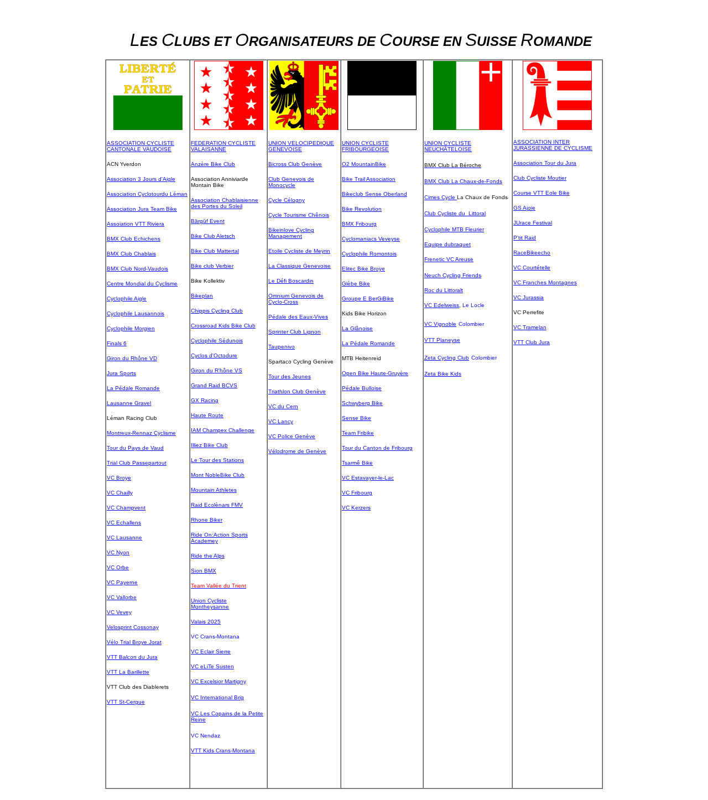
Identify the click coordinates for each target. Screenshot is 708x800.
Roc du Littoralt (443, 290)
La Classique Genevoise (299, 266)
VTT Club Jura (531, 342)
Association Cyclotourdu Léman (147, 194)
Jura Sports (121, 373)
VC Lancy (280, 421)
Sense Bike (356, 418)
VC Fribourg (357, 493)
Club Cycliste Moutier (539, 178)
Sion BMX (203, 571)
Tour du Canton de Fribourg (377, 448)
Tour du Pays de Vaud (135, 448)
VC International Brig (217, 697)
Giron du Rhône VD (132, 358)
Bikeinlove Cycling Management (291, 233)
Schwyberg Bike (362, 403)
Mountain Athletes (214, 490)
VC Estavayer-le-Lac (368, 478)
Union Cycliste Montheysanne (210, 604)
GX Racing (204, 400)
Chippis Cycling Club (217, 311)
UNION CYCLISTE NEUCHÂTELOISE (448, 146)
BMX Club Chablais (131, 254)
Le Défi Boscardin (291, 281)
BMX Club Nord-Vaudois (137, 269)
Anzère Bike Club (213, 164)
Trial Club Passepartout (136, 463)
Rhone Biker (206, 520)
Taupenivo (281, 347)
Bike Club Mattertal (215, 251)
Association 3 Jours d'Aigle (141, 179)
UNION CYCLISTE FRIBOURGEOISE (365, 146)
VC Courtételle (531, 267)
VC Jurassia (528, 297)
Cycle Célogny (286, 200)
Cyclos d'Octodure (214, 355)
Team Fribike (358, 433)
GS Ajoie (524, 208)
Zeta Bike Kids (442, 374)
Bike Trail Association (368, 179)
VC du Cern (283, 406)
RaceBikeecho (531, 253)
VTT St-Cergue (126, 702)
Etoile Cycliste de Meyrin (299, 251)
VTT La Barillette (128, 672)
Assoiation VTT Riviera (135, 224)
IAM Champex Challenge (222, 430)
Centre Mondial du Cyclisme (142, 283)
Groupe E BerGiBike (368, 298)
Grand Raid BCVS (214, 385)
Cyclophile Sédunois (217, 340)
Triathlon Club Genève (297, 391)
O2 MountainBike (364, 164)
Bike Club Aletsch (213, 236)
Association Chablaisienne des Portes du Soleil (224, 203)
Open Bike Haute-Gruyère (375, 373)
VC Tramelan (529, 327)
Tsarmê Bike (357, 463)
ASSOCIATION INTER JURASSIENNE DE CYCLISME (552, 145)
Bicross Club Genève (295, 164)
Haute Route (207, 415)
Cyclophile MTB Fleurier (454, 229)
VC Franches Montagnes (545, 282)
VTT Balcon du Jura (132, 657)
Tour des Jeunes (289, 376)
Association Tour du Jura (544, 163)
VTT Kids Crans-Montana (223, 750)
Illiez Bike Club (209, 445)
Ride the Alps (208, 556)
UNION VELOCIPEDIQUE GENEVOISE (301, 146)
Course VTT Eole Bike (541, 193)
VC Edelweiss (441, 305)
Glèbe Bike (356, 283)
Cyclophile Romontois (369, 254)
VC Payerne (122, 582)
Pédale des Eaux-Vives (298, 317)
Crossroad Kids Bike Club (223, 326)
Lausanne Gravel (129, 403)
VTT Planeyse (442, 340)
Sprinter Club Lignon (294, 332)
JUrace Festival (532, 223)
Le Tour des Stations (217, 460)
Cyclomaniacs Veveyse (371, 239)
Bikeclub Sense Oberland (374, 194)
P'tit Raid (524, 238)
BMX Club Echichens (133, 239)
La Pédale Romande (133, 388)
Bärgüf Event (208, 221)
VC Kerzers (356, 508)
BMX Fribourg (359, 224)
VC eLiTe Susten (212, 666)
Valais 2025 (206, 622)
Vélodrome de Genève (297, 451)
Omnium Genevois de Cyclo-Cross (296, 299)
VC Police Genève (291, 436)
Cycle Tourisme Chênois (298, 215)
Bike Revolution (362, 209)
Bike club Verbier (212, 266)
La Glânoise (357, 328)
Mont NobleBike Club (217, 475)
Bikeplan (202, 296)
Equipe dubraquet (447, 244)
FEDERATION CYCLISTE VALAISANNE (223, 146)
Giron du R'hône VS (216, 370)
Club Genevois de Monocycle (291, 182)
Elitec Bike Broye (363, 269)
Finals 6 (117, 343)
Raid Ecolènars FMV (217, 505)
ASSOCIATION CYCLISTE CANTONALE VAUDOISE (140, 146)
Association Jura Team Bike (142, 209)
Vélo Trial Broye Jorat (134, 642)
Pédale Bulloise (362, 388)
